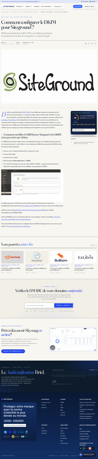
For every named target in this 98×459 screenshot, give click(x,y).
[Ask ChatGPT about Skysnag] (81, 448)
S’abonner (92, 370)
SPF (61, 405)
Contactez (44, 433)
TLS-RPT (62, 412)
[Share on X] (92, 43)
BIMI (61, 410)
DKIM (8, 112)
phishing (12, 120)
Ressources (58, 6)
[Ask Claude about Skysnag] (90, 448)
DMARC (62, 402)
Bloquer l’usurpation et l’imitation (88, 402)
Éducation (62, 435)
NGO (61, 440)
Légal (61, 430)
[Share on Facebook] (89, 43)
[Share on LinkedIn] (86, 43)
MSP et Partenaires (46, 6)
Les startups (63, 438)
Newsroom (44, 407)
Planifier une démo (89, 6)
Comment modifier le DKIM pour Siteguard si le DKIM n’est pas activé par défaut (84, 143)
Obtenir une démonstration (12, 351)
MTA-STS (62, 415)
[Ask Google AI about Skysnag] (93, 448)
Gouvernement (64, 428)
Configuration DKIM (84, 436)
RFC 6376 (26, 112)
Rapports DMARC (84, 433)
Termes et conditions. (75, 455)
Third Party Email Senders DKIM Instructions (24, 12)
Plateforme (19, 6)
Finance (62, 433)
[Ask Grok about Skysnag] (87, 448)
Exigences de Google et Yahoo (87, 413)
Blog (81, 428)
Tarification (36, 6)
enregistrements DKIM (30, 206)
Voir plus (92, 245)
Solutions (28, 6)
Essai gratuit (78, 6)
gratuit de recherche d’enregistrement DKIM (29, 210)
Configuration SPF (84, 438)
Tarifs (42, 428)
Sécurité (43, 405)
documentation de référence (20, 226)
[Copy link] (95, 43)
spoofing (4, 120)
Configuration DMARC (85, 431)
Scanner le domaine (62, 305)
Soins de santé (64, 443)
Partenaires (44, 430)
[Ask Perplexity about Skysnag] (84, 448)
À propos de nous (45, 402)
